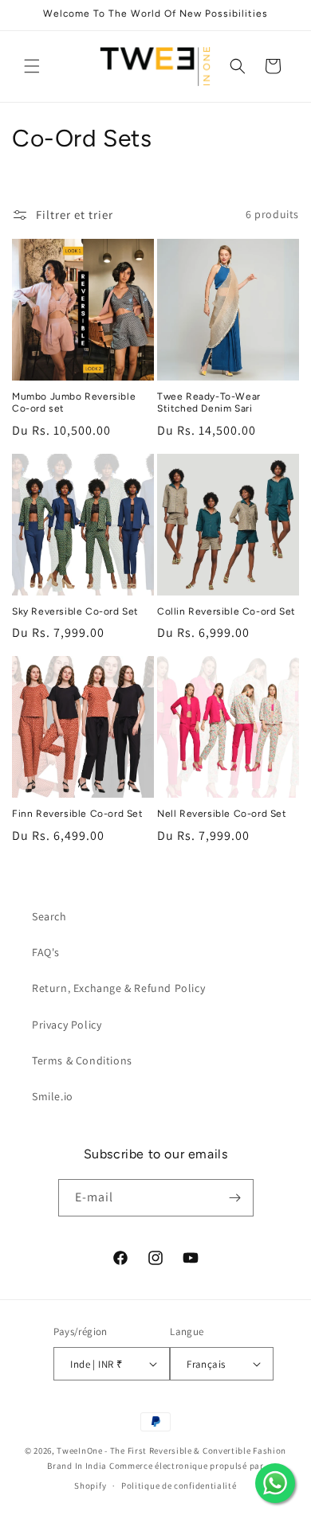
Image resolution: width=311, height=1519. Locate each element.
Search (49, 916)
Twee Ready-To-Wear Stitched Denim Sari (209, 403)
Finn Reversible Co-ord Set (78, 813)
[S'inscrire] (235, 1197)
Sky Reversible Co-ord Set (75, 611)
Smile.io (52, 1096)
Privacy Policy (66, 1024)
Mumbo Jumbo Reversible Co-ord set (74, 403)
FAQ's (46, 952)
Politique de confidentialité (179, 1485)
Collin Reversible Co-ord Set (226, 611)
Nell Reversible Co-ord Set (222, 813)
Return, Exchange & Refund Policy (118, 988)
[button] (31, 66)
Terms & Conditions (82, 1060)
